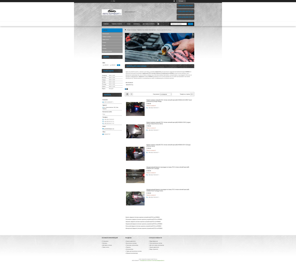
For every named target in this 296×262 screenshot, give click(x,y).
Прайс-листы (106, 39)
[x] (127, 89)
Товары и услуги (117, 24)
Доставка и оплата (149, 24)
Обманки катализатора (132, 253)
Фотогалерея (106, 33)
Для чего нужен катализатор (157, 245)
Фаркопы (128, 247)
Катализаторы (129, 249)
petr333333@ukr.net (109, 128)
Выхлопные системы (131, 243)
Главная (106, 24)
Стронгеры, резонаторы (132, 245)
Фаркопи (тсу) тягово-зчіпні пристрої (146, 29)
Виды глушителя (154, 249)
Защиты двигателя (131, 241)
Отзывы (104, 48)
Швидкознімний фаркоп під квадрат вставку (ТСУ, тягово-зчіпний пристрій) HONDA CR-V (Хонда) (167, 167)
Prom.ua (155, 259)
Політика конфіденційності (158, 260)
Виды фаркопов (154, 241)
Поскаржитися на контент (146, 260)
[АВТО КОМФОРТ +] (112, 12)
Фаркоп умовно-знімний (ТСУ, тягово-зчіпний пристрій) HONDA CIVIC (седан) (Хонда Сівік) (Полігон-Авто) (168, 123)
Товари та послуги (131, 29)
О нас (128, 24)
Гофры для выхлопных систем (134, 251)
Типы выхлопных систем (156, 243)
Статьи (104, 42)
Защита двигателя (154, 247)
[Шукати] (190, 24)
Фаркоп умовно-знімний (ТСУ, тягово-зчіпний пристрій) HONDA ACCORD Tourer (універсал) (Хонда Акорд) (169, 100)
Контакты (137, 24)
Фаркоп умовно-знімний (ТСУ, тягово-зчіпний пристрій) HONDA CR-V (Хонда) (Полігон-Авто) (168, 145)
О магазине (105, 241)
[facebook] (125, 89)
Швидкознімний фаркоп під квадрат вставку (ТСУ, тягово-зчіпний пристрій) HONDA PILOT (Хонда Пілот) (167, 190)
